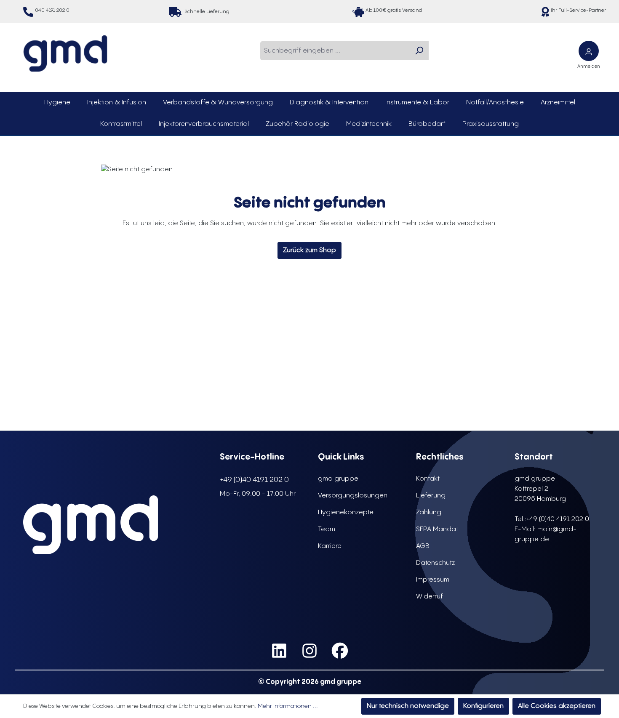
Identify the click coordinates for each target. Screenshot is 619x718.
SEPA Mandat (437, 529)
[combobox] (335, 50)
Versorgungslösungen (352, 495)
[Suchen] (419, 50)
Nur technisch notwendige (408, 706)
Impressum (432, 579)
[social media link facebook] (340, 651)
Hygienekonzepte (346, 512)
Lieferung (431, 495)
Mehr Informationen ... (288, 706)
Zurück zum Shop (309, 250)
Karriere (330, 546)
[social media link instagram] (309, 651)
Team (326, 529)
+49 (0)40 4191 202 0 (254, 480)
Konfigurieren (483, 706)
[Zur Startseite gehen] (65, 53)
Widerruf (429, 596)
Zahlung (428, 512)
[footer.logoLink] (90, 524)
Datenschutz (435, 562)
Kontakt (428, 478)
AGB (423, 546)
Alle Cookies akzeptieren (556, 706)
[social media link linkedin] (279, 651)
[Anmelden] (588, 51)
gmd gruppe (338, 478)
